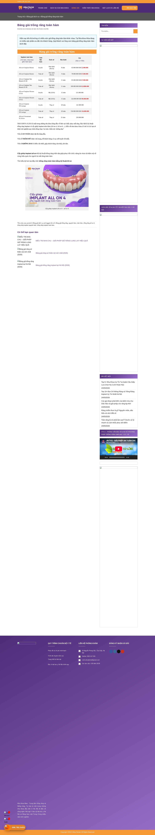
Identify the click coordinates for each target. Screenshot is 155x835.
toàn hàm (80, 223)
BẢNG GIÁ (75, 8)
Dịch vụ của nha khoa (59, 8)
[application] (118, 448)
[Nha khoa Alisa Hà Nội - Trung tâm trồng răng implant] (26, 8)
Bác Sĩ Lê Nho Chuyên (41, 29)
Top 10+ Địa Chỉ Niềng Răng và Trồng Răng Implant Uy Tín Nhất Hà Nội (117, 393)
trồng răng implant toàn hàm (45, 225)
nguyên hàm (72, 223)
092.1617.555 (131, 8)
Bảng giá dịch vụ (33, 17)
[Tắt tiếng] (131, 457)
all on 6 (53, 223)
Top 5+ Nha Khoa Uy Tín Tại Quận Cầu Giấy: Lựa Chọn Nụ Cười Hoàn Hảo (118, 383)
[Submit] (135, 31)
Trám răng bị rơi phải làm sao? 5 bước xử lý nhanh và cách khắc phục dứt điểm (117, 421)
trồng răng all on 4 (89, 223)
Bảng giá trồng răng (62, 223)
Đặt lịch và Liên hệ (111, 8)
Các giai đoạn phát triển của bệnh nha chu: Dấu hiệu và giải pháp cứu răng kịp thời (117, 402)
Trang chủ (42, 8)
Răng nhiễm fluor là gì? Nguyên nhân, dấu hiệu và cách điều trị (117, 412)
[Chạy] (102, 457)
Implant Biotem (29, 67)
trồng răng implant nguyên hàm (26, 225)
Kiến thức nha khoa (90, 8)
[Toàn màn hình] (135, 457)
